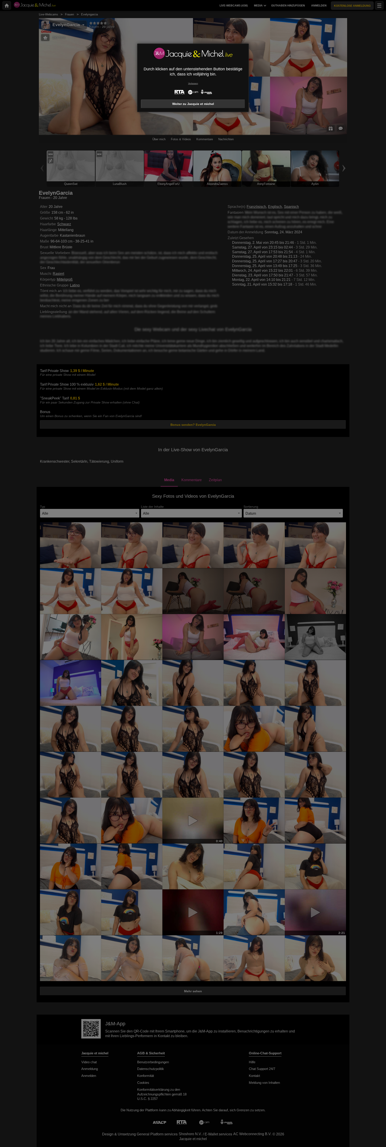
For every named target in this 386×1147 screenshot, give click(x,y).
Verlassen (193, 83)
